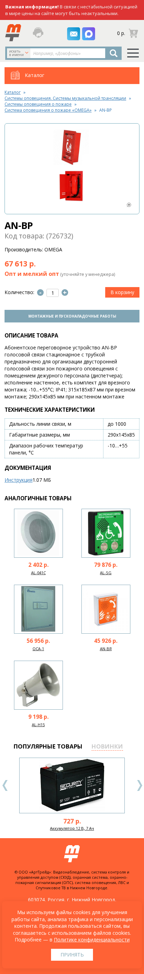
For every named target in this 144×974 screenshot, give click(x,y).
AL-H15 (38, 724)
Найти (113, 53)
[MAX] (88, 33)
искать (16, 53)
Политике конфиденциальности (92, 939)
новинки (107, 746)
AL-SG (105, 572)
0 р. (121, 33)
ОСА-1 (38, 648)
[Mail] (73, 33)
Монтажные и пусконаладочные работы (72, 316)
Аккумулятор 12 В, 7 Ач (72, 828)
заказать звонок (39, 32)
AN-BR (106, 648)
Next (139, 785)
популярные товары (48, 746)
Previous (5, 785)
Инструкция (19, 479)
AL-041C (38, 572)
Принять (72, 954)
